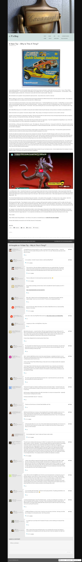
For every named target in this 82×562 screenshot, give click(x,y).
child (28, 237)
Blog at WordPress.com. (13, 560)
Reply (70, 249)
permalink (68, 237)
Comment (69, 552)
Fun (58, 36)
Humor (19, 237)
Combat (33, 237)
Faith (45, 36)
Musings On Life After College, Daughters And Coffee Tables (22, 241)
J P (14, 259)
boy (26, 237)
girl (37, 237)
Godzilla (40, 237)
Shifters (58, 237)
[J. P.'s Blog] (41, 16)
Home (45, 38)
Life (54, 36)
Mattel (51, 237)
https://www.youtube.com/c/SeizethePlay (55, 315)
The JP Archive (64, 38)
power (55, 237)
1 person (30, 262)
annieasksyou (15, 412)
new (53, 237)
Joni (13, 499)
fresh (36, 237)
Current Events (65, 36)
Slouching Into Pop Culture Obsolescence (63, 241)
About (50, 38)
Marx (48, 237)
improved (43, 237)
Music (50, 36)
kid (46, 237)
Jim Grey (14, 249)
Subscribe (56, 38)
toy (60, 237)
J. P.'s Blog (13, 36)
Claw (30, 237)
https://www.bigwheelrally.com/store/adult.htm (35, 290)
